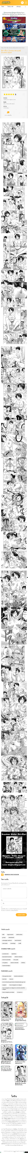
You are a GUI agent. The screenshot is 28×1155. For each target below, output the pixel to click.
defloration (19, 934)
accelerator (5, 953)
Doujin (18, 1112)
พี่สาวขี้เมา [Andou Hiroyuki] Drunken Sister (14, 47)
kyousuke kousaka (7, 956)
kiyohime (14, 953)
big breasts (10, 934)
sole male (4, 943)
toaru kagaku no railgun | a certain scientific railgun (13, 988)
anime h (15, 1134)
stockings (12, 943)
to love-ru (19, 992)
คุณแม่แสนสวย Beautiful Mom (20, 1028)
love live (4, 979)
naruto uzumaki (6, 959)
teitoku (23, 962)
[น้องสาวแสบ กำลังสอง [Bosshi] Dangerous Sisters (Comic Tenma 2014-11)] (7, 1009)
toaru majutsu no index (8, 992)
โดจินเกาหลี (10, 6)
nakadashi (11, 937)
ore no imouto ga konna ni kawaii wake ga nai (13, 982)
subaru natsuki (14, 962)
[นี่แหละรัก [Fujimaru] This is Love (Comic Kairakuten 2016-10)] (7, 1031)
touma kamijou (6, 965)
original (4, 985)
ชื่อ (2, 900)
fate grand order (6, 976)
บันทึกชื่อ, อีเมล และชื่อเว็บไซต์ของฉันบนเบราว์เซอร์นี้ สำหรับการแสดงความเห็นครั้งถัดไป (14, 909)
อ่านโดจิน (6, 1105)
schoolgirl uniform (7, 940)
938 (3, 934)
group (3, 937)
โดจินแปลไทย (11, 1122)
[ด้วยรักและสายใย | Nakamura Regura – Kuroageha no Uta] (21, 1052)
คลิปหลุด (18, 6)
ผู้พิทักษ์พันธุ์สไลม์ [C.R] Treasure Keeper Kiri (6, 1063)
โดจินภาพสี (7, 1118)
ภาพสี (19, 943)
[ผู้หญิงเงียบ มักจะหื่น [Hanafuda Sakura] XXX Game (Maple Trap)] (21, 1073)
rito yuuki (15, 959)
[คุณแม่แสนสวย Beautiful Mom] (21, 1024)
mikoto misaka (18, 956)
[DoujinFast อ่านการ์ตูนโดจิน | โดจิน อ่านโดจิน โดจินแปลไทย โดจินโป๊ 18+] (6, 2)
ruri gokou (4, 962)
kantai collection (18, 976)
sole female (18, 940)
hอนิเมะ (15, 1129)
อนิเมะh (22, 1139)
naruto (11, 979)
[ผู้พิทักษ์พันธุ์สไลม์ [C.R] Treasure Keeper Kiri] (7, 1052)
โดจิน (2, 6)
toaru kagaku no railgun (15, 985)
